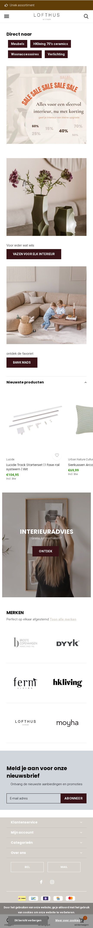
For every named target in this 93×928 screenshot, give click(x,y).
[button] (6, 16)
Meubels (17, 44)
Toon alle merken (63, 619)
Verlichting (56, 54)
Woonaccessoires (25, 54)
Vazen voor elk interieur (34, 254)
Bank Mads (22, 362)
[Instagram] (52, 882)
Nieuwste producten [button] (25, 382)
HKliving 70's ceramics (50, 44)
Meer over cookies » (68, 920)
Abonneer (73, 798)
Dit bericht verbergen (27, 920)
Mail (64, 867)
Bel (27, 867)
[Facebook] (41, 882)
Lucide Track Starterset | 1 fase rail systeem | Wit (32, 467)
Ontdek (45, 551)
